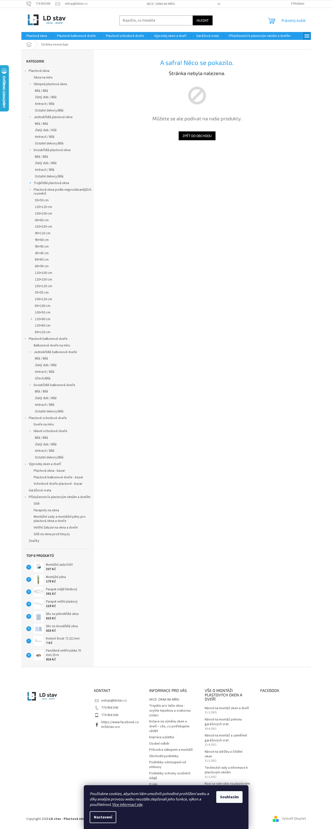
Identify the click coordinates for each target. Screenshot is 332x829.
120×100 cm (43, 272)
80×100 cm (42, 305)
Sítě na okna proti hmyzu (52, 534)
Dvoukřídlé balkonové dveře (54, 385)
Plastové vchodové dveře (48, 418)
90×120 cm (42, 233)
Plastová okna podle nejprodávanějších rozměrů (62, 191)
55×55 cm (42, 292)
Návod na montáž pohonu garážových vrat (223, 722)
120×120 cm (43, 206)
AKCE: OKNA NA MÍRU (161, 4)
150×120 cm (43, 286)
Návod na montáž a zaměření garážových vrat (226, 738)
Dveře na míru (44, 424)
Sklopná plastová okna (50, 84)
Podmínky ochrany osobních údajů (169, 776)
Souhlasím (229, 797)
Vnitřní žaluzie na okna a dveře (56, 527)
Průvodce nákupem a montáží (171, 749)
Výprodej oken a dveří (45, 464)
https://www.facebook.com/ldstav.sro (120, 724)
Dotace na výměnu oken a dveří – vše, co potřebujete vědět (169, 726)
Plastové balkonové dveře (48, 338)
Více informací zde (127, 804)
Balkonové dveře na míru (52, 345)
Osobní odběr (159, 743)
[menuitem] (36, 36)
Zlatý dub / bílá (46, 130)
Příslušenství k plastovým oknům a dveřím (59, 497)
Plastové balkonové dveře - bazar (58, 477)
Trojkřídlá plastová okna (51, 183)
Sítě (37, 503)
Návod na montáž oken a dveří (227, 708)
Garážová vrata (40, 490)
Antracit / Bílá (44, 103)
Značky (34, 540)
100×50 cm (42, 312)
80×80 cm (42, 259)
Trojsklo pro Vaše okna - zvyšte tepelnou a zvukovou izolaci (170, 710)
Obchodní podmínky (164, 756)
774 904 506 (109, 707)
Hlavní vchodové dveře (50, 431)
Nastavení (103, 817)
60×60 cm (42, 220)
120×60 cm (42, 319)
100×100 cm (43, 213)
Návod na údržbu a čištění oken (223, 754)
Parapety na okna (46, 510)
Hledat (203, 20)
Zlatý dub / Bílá (46, 97)
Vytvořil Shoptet (294, 818)
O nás (153, 784)
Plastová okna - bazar (49, 470)
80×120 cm (42, 332)
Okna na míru (43, 77)
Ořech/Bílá (42, 378)
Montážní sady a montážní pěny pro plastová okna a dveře (60, 518)
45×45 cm (42, 253)
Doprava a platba (161, 737)
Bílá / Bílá (41, 90)
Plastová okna (39, 70)
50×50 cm (42, 200)
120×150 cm (43, 279)
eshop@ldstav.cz (114, 700)
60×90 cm (42, 266)
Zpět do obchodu (197, 136)
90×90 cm (42, 246)
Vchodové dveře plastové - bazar (58, 483)
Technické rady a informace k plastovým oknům (226, 770)
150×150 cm (43, 226)
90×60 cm (42, 239)
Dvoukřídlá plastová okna (52, 150)
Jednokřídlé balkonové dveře (55, 352)
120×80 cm (42, 325)
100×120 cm (43, 299)
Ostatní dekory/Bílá (49, 110)
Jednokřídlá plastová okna (53, 117)
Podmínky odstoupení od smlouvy (167, 764)
